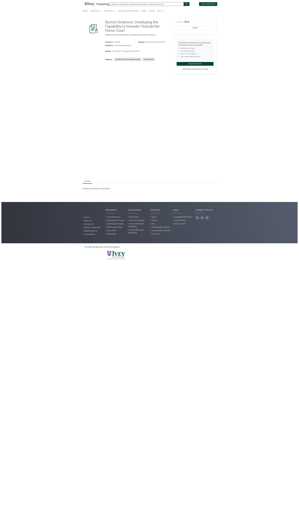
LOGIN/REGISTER (208, 4)
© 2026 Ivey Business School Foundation (102, 247)
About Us (88, 220)
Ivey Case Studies (136, 220)
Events (151, 11)
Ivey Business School (161, 227)
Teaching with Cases (115, 220)
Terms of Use (179, 224)
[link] (128, 59)
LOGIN (195, 28)
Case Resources (114, 217)
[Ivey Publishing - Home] (96, 4)
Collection (94, 11)
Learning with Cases (115, 224)
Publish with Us (90, 231)
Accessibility (89, 234)
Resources (108, 11)
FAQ (153, 224)
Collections (134, 217)
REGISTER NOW (195, 64)
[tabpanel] (149, 189)
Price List (156, 234)
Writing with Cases (115, 227)
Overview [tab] (87, 181)
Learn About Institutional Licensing (195, 69)
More (159, 11)
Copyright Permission (183, 217)
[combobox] (146, 4)
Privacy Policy (180, 220)
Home (85, 11)
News (144, 11)
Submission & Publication (128, 11)
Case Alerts (112, 230)
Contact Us (89, 224)
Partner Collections (92, 227)
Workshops (111, 234)
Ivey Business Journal (161, 230)
